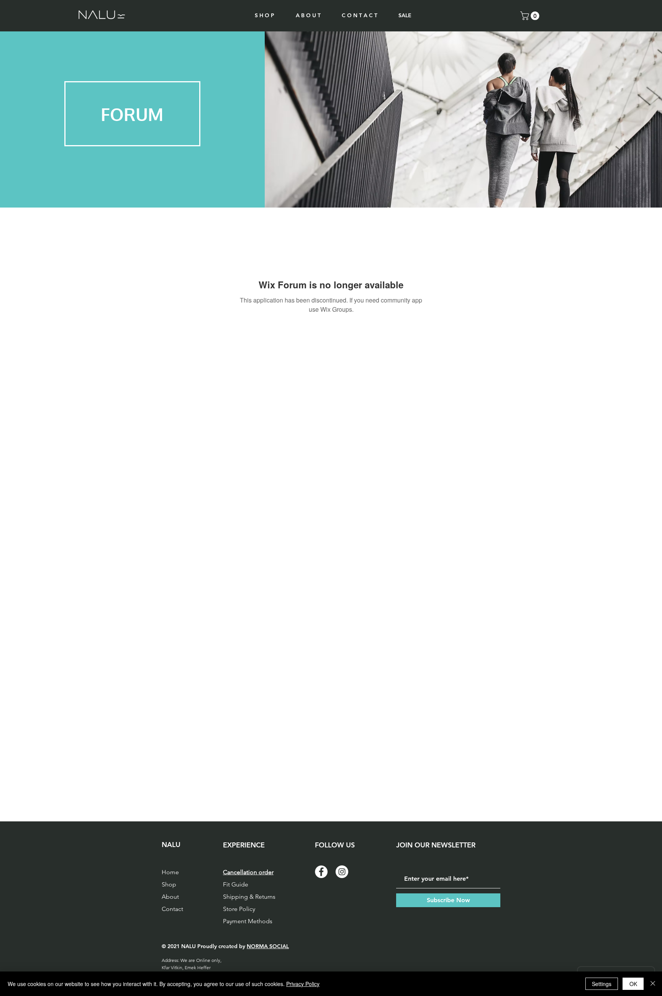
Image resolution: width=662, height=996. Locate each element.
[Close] (652, 984)
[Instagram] (342, 871)
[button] (530, 15)
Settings (601, 984)
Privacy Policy (303, 984)
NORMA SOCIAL (268, 946)
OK (633, 984)
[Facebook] (321, 871)
